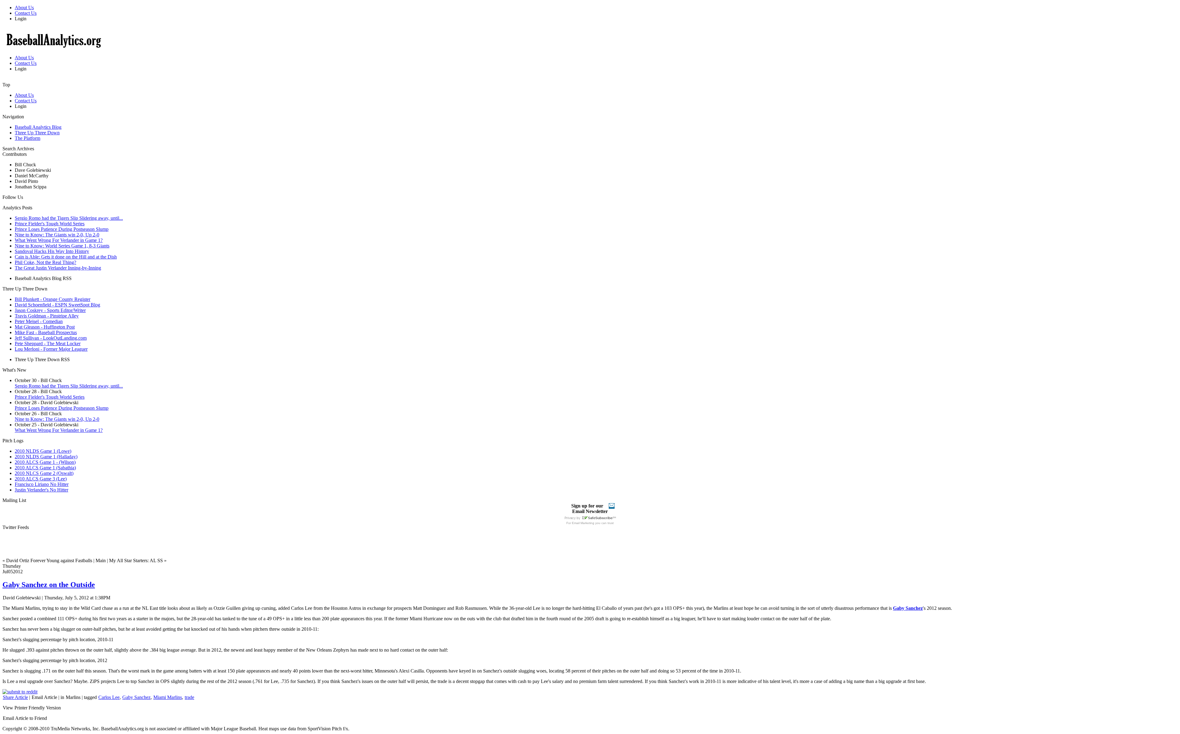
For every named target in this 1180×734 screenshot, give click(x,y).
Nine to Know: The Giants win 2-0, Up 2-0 (57, 234)
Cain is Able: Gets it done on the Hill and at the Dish (66, 256)
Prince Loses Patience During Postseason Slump (61, 229)
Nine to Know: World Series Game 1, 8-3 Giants (62, 245)
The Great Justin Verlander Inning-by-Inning (58, 267)
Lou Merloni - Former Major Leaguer (51, 349)
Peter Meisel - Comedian (39, 321)
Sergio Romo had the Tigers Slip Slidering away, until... (69, 218)
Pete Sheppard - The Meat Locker (48, 343)
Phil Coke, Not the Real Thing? (45, 262)
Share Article (15, 697)
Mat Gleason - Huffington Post (45, 327)
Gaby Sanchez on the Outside (48, 585)
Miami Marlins (167, 697)
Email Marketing (583, 523)
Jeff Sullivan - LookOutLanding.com (51, 338)
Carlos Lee (109, 697)
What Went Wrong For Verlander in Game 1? (59, 240)
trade (189, 697)
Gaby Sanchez (136, 697)
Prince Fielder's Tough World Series (50, 223)
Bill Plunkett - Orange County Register (52, 299)
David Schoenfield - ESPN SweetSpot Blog (57, 304)
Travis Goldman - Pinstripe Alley (47, 315)
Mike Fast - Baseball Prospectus (46, 332)
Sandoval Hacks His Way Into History (52, 251)
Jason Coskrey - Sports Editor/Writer (50, 310)
